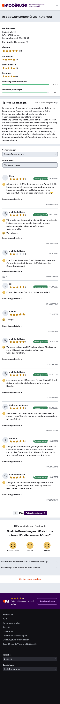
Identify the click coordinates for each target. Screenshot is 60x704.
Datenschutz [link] (8, 631)
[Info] (56, 103)
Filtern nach (8, 160)
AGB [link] (5, 619)
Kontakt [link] (6, 627)
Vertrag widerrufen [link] (11, 623)
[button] (30, 199)
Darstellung (8, 665)
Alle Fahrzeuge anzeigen (30, 579)
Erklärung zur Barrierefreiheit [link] (16, 640)
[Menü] (57, 5)
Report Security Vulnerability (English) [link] (20, 644)
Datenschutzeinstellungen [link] (15, 636)
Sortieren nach (9, 150)
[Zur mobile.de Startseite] (26, 5)
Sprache (7, 655)
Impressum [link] (8, 615)
